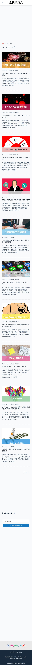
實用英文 (13, 70)
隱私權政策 (9, 663)
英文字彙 (17, 154)
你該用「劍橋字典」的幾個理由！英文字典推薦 (16, 200)
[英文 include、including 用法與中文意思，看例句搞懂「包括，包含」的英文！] (16, 394)
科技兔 (20, 652)
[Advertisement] (16, 22)
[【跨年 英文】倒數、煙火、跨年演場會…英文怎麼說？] (16, 60)
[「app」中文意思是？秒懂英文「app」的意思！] (16, 269)
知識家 (16, 652)
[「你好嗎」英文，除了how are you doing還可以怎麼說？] (16, 436)
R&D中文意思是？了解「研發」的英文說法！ (15, 366)
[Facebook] (8, 645)
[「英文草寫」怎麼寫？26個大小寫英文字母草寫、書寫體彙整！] (16, 227)
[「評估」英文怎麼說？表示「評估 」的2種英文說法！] (16, 144)
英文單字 (13, 154)
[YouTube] (23, 645)
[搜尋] (29, 2)
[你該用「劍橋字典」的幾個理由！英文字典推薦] (16, 186)
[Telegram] (20, 645)
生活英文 (17, 70)
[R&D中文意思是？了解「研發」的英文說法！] (16, 353)
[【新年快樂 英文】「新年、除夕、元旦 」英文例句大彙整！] (16, 102)
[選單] (2, 2)
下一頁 (26, 472)
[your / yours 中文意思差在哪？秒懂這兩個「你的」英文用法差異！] (16, 311)
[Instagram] (12, 645)
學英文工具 (13, 197)
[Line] (16, 645)
